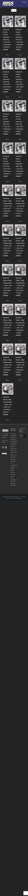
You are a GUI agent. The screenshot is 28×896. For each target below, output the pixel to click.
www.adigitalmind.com (18, 498)
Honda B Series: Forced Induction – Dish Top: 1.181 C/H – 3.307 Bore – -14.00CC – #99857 (7, 166)
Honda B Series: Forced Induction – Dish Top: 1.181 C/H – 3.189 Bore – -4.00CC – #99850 (7, 124)
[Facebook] (3, 447)
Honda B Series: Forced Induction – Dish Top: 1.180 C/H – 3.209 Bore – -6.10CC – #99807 (20, 39)
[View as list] (15, 10)
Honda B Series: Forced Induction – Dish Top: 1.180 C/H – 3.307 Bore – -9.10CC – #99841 (20, 82)
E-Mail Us (4, 453)
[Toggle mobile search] (22, 2)
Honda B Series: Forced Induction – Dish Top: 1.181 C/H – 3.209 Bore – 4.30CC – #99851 (20, 124)
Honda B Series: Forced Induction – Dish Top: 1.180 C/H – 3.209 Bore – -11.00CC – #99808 (7, 39)
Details (8, 54)
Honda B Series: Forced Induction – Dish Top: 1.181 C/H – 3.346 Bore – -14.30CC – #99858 (20, 166)
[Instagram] (6, 447)
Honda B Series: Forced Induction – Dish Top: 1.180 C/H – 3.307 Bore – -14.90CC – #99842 (7, 82)
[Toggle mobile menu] (25, 2)
